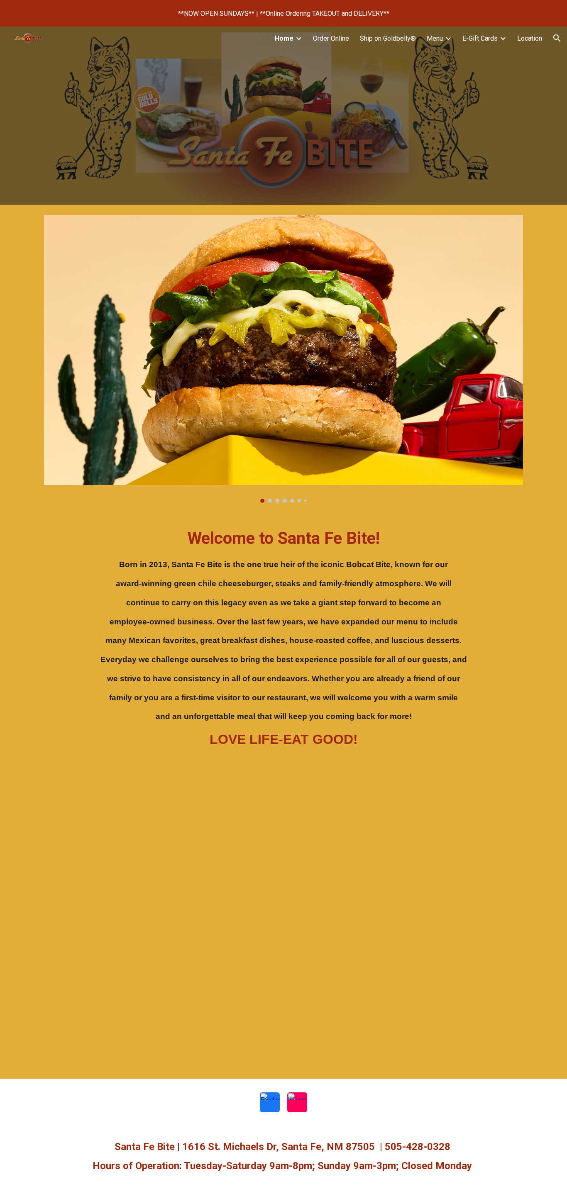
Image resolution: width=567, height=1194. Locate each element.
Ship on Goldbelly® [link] (388, 38)
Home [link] (284, 38)
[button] (557, 38)
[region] (283, 13)
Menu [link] (435, 38)
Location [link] (529, 38)
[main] (283, 645)
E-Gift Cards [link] (480, 38)
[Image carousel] (283, 359)
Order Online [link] (331, 38)
